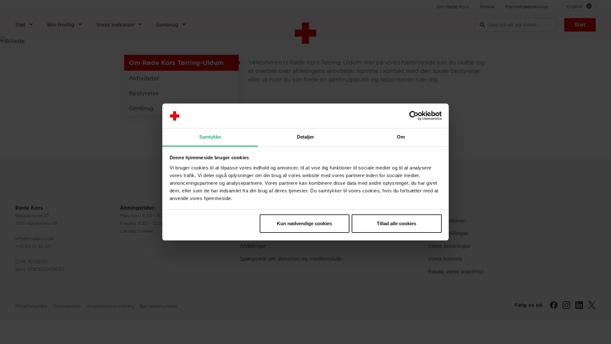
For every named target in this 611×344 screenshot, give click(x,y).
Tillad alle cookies (396, 223)
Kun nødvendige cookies (304, 223)
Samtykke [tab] (210, 137)
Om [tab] (401, 137)
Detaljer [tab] (305, 137)
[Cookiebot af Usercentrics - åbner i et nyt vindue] (414, 116)
